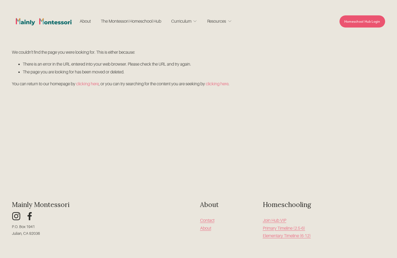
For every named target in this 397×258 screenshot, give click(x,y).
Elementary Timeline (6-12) (287, 235)
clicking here (87, 84)
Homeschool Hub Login (362, 21)
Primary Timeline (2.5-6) (284, 228)
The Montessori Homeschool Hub (131, 21)
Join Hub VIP (274, 220)
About (85, 21)
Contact (207, 220)
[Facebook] (29, 216)
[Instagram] (16, 216)
